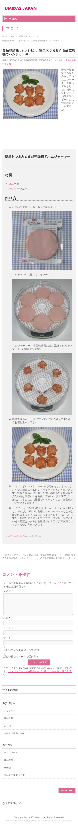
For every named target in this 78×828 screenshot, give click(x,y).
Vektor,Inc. (56, 820)
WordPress (22, 820)
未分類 (7, 726)
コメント (8, 590)
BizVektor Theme (39, 820)
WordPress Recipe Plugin (17, 536)
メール (8, 627)
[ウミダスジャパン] (20, 9)
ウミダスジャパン (35, 817)
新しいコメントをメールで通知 (21, 650)
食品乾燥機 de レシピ (14, 733)
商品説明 (8, 718)
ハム (11, 183)
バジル (12, 188)
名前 (6, 618)
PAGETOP (67, 790)
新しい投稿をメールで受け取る (21, 656)
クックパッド (10, 711)
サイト (7, 637)
